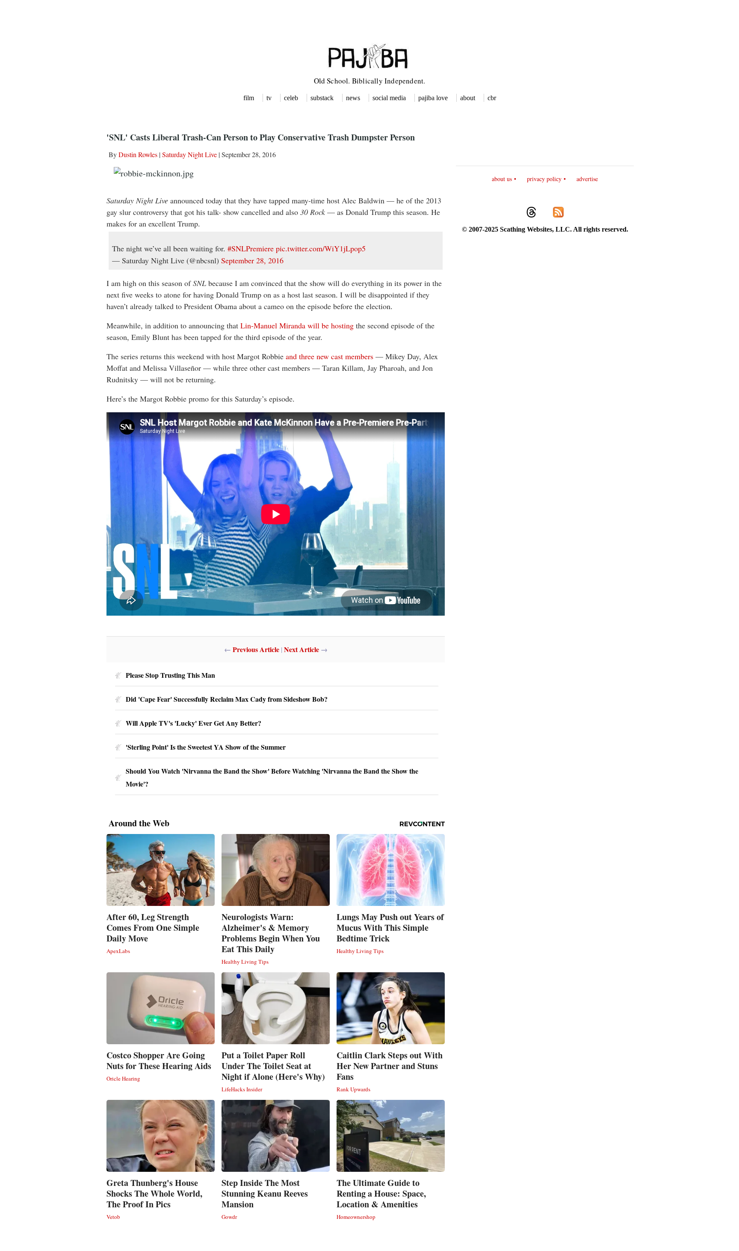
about (467, 97)
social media (389, 97)
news (353, 97)
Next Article (301, 649)
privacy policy (544, 179)
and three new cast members (329, 356)
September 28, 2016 (252, 260)
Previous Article (256, 649)
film (248, 97)
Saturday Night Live (189, 154)
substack (322, 97)
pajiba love (433, 97)
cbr (492, 97)
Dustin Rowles (137, 154)
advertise (587, 179)
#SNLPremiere (251, 248)
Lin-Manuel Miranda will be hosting (297, 325)
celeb (291, 97)
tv (269, 97)
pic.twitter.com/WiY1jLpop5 (321, 248)
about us (502, 179)
